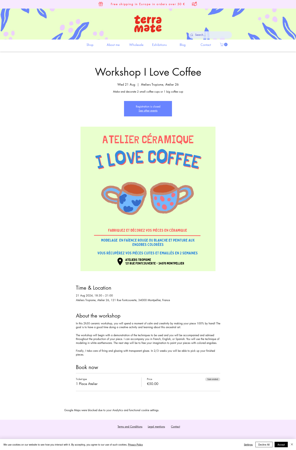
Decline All (264, 444)
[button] (224, 44)
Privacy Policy (135, 444)
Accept (281, 444)
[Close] (292, 444)
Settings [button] (248, 444)
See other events (148, 110)
